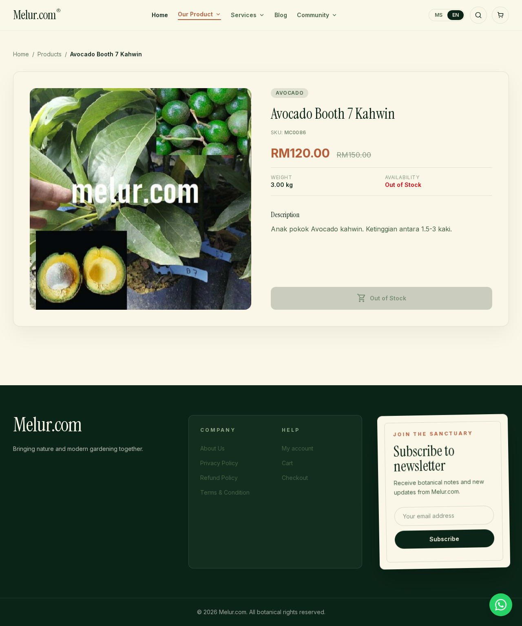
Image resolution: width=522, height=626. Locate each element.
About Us (212, 448)
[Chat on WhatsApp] (500, 604)
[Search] (478, 15)
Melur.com (36, 15)
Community (313, 14)
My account (297, 448)
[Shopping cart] (500, 15)
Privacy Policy (219, 463)
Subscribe (445, 538)
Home (160, 14)
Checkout (295, 477)
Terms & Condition (225, 492)
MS (438, 15)
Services (244, 14)
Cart (287, 463)
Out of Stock (381, 298)
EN (455, 15)
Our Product (195, 14)
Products (50, 54)
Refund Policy (219, 477)
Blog (280, 14)
